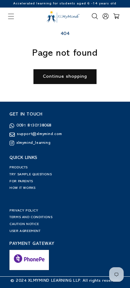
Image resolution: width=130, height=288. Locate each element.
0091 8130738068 (33, 125)
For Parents (21, 181)
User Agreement (24, 231)
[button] (11, 16)
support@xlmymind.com (39, 134)
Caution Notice (24, 224)
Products (18, 167)
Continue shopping (65, 77)
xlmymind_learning (33, 143)
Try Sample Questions (30, 174)
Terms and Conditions (30, 217)
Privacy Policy (23, 210)
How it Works (22, 187)
